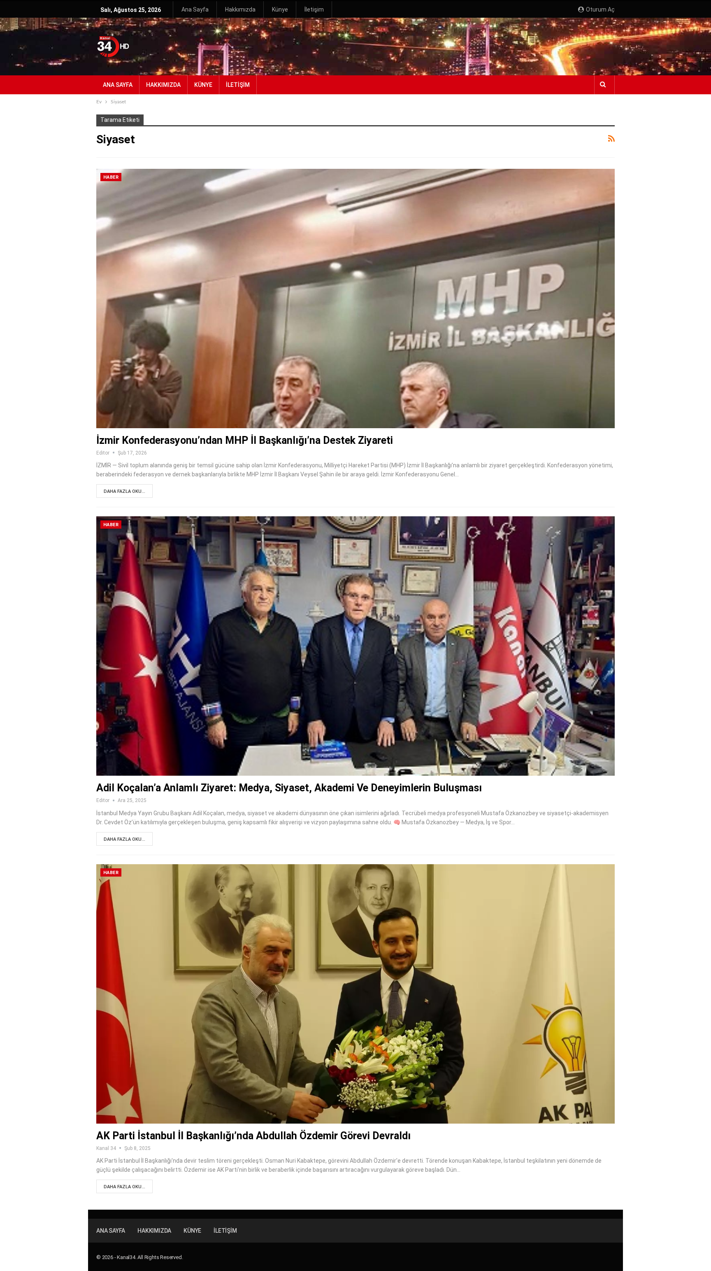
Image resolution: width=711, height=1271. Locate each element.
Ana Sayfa (195, 9)
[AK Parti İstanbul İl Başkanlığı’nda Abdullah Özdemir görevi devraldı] (355, 994)
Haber (110, 177)
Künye (280, 9)
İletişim (314, 9)
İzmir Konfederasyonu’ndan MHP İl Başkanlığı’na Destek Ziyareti (244, 440)
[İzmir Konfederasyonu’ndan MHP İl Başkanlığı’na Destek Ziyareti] (355, 298)
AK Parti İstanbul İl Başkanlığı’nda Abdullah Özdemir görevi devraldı (253, 1136)
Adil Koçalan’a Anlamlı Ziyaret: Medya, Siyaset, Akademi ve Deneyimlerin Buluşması (289, 788)
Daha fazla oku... (124, 491)
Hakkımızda (240, 9)
